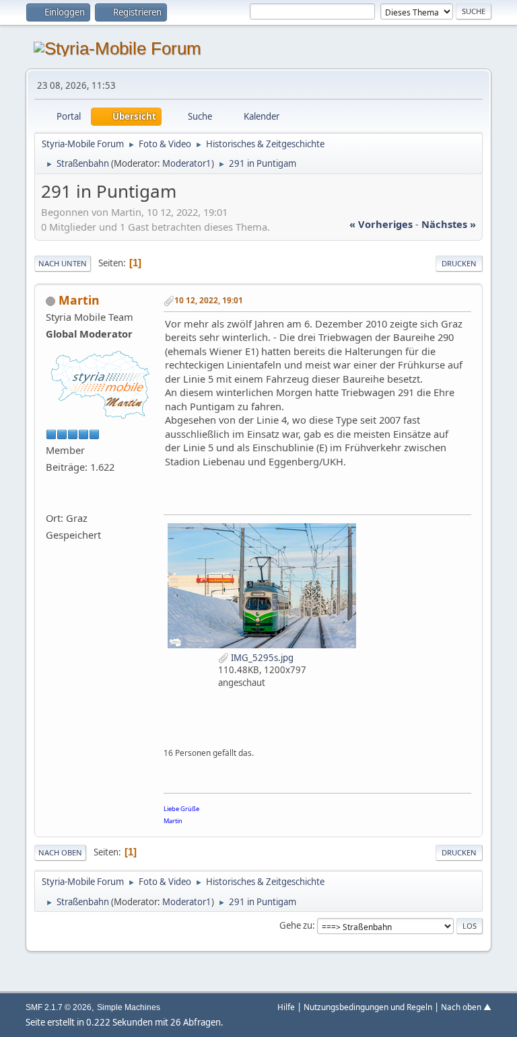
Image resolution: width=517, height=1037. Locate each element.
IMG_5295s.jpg (261, 658)
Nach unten (62, 263)
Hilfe (286, 1006)
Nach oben (60, 852)
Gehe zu (295, 925)
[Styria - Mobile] (51, 500)
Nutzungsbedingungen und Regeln (368, 1006)
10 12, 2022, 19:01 (208, 300)
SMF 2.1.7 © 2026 (59, 1007)
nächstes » (448, 224)
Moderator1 (186, 163)
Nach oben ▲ (466, 1006)
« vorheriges (381, 224)
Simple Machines (128, 1007)
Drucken (459, 263)
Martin (79, 300)
